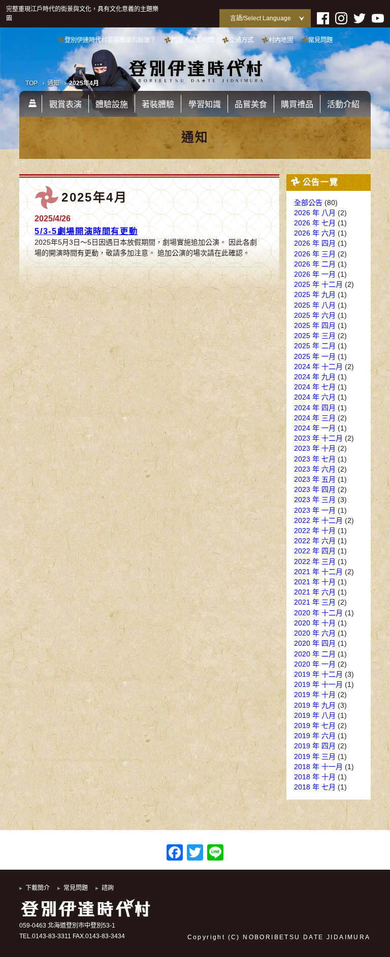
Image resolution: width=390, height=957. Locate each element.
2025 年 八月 (315, 305)
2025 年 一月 (315, 356)
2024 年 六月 (315, 397)
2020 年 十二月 (318, 613)
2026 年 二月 (315, 264)
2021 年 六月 (315, 592)
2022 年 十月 (315, 530)
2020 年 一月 (315, 664)
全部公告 (308, 203)
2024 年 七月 (315, 387)
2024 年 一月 (315, 428)
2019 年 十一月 (318, 684)
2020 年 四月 (315, 643)
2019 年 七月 (315, 725)
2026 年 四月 (315, 243)
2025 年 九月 (315, 294)
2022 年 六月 (315, 541)
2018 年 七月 (315, 787)
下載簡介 (37, 888)
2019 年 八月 (315, 715)
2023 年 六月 (315, 469)
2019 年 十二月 (318, 674)
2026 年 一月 (315, 274)
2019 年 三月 (315, 756)
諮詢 (108, 888)
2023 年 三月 (315, 500)
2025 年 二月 (315, 346)
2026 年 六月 (315, 233)
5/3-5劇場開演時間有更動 (86, 231)
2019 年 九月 (315, 705)
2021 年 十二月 (318, 572)
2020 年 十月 (315, 623)
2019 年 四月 (315, 746)
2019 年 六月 (315, 736)
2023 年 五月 (315, 479)
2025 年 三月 (315, 336)
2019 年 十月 (315, 694)
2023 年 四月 (315, 489)
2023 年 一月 (315, 510)
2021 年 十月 (315, 582)
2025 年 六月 (315, 315)
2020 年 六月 (315, 633)
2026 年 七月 (315, 223)
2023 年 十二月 (318, 438)
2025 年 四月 (315, 325)
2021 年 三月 (315, 602)
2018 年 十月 (315, 777)
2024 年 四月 (315, 408)
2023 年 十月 (315, 448)
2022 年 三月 (315, 561)
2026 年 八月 (315, 213)
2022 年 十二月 (318, 520)
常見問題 (75, 888)
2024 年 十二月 (318, 366)
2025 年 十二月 (318, 284)
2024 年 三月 (315, 418)
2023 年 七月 (315, 459)
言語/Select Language (260, 18)
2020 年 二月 (315, 654)
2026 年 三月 (315, 254)
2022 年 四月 (315, 551)
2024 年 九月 (315, 377)
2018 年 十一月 (318, 767)
